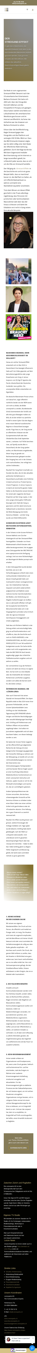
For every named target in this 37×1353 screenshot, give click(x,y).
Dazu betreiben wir (23, 1246)
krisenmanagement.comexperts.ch (15, 1323)
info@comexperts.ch (16, 1312)
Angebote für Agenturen (13, 1287)
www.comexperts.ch (10, 1318)
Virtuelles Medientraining (13, 1272)
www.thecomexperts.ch (11, 1321)
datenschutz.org (18, 1148)
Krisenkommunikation (13, 1285)
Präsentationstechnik (12, 1282)
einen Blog (7, 1249)
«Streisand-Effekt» (22, 168)
